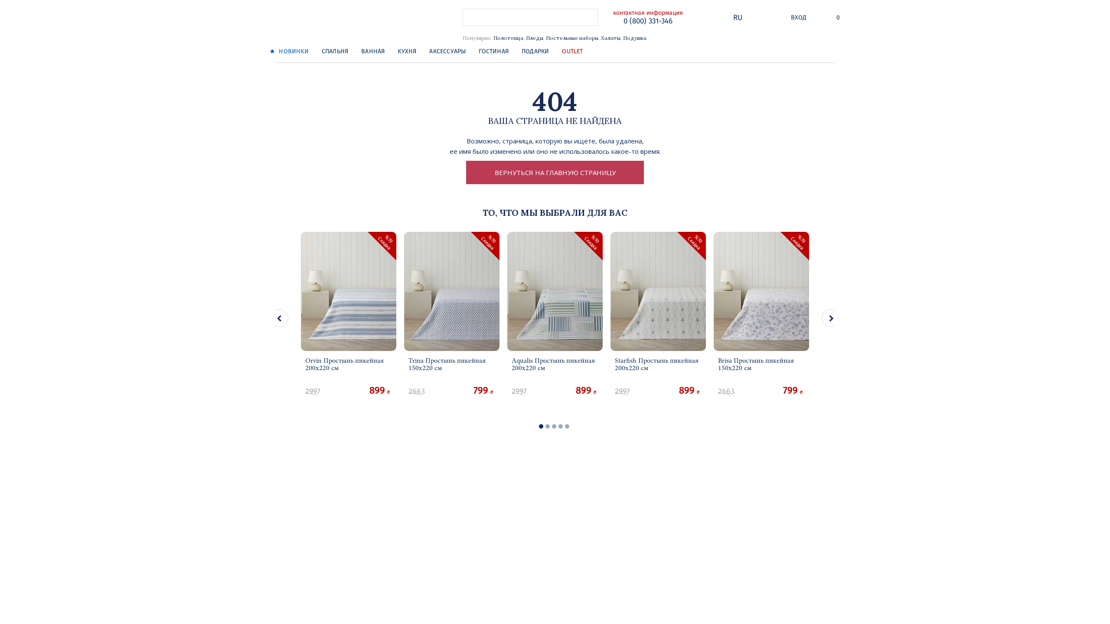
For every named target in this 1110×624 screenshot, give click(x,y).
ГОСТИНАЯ (494, 51)
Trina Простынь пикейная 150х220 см (447, 364)
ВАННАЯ (373, 51)
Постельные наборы (572, 38)
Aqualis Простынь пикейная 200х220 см (553, 364)
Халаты (610, 38)
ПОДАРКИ (535, 51)
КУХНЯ (407, 51)
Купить (349, 398)
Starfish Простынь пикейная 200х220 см (657, 364)
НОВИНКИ (293, 51)
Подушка (634, 38)
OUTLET (572, 51)
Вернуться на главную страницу (555, 172)
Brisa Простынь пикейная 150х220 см (756, 364)
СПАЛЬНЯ (335, 51)
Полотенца (508, 38)
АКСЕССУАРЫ (447, 51)
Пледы (534, 38)
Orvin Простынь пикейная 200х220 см (344, 364)
